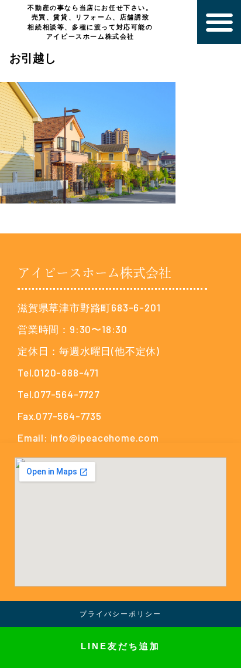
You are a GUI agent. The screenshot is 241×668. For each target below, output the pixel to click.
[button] (219, 22)
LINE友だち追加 (120, 646)
